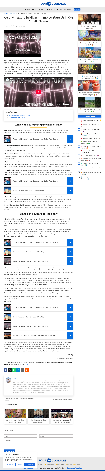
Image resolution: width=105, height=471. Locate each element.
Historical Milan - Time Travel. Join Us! (62, 399)
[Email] (22, 370)
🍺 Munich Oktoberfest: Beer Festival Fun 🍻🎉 (91, 173)
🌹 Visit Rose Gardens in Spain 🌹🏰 (90, 138)
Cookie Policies (39, 464)
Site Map (69, 464)
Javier (14, 378)
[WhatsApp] (14, 370)
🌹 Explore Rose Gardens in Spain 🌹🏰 (91, 125)
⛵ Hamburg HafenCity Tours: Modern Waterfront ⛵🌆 (91, 159)
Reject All (20, 464)
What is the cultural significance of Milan (19, 115)
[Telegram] (18, 370)
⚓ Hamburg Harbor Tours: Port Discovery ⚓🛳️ (89, 178)
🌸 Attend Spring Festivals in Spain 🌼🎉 (91, 121)
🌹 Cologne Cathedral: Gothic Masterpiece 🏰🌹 (89, 151)
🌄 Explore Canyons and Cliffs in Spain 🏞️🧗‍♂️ (89, 134)
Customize (10, 464)
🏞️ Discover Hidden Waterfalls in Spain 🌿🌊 (89, 164)
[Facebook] (5, 370)
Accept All (30, 464)
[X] (10, 370)
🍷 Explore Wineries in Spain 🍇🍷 (90, 155)
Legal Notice (60, 464)
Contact (78, 464)
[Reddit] (27, 370)
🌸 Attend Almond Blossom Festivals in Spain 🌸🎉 (91, 147)
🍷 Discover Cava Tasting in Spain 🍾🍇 (90, 168)
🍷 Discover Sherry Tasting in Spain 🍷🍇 (90, 130)
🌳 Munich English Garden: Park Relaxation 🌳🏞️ (89, 142)
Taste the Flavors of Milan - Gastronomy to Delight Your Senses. (19, 399)
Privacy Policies (50, 464)
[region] (20, 460)
